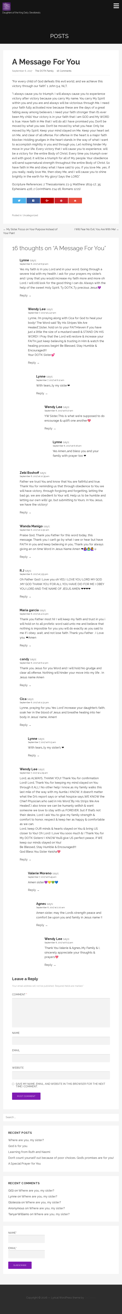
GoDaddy (90, 1297)
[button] (117, 6)
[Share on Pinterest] (61, 200)
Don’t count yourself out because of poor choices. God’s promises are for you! (61, 1157)
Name (16, 1032)
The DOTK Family (44, 70)
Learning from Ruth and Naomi (29, 1152)
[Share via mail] (75, 200)
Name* (12, 1232)
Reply (24, 295)
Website (18, 1067)
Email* (12, 1248)
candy (24, 659)
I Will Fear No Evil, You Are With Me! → (96, 229)
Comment (19, 994)
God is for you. (18, 1146)
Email (16, 1050)
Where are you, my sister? (26, 1140)
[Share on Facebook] (33, 200)
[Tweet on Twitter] (19, 200)
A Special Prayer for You (24, 1163)
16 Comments (64, 70)
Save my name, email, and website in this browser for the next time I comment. (60, 1085)
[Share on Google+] (47, 200)
